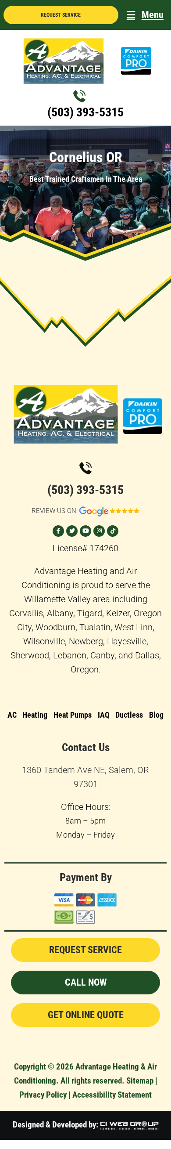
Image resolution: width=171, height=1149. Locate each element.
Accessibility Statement (112, 1095)
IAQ (104, 714)
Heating (34, 714)
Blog (156, 714)
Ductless (129, 714)
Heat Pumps (72, 714)
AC (12, 714)
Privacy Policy (43, 1095)
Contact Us (86, 747)
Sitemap (139, 1081)
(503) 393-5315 (85, 112)
